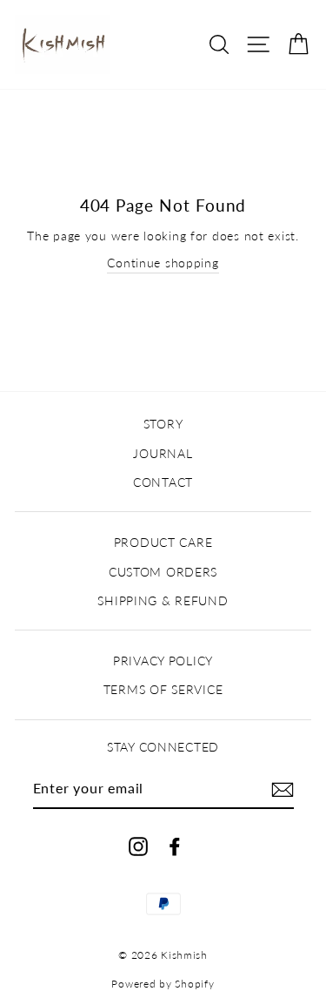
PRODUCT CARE (163, 542)
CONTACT (163, 482)
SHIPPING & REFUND (162, 600)
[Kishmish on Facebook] (174, 845)
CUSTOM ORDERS (163, 571)
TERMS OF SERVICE (163, 689)
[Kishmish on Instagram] (138, 845)
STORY (163, 423)
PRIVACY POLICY (163, 660)
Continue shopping (162, 262)
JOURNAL (162, 453)
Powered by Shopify (162, 983)
